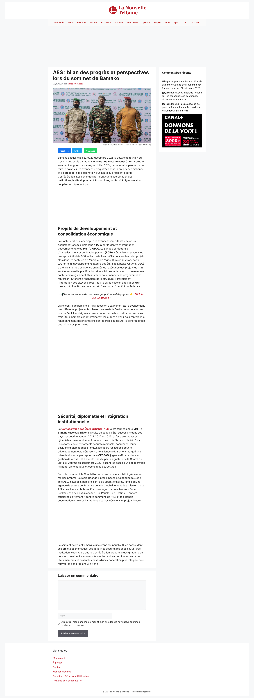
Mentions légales (62, 671)
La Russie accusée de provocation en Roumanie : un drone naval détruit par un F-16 (181, 107)
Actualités (59, 22)
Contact (196, 22)
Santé (167, 22)
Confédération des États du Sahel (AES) (85, 428)
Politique (81, 22)
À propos (57, 662)
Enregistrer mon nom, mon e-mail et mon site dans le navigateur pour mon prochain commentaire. (100, 624)
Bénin (70, 22)
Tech (185, 22)
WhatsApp (90, 151)
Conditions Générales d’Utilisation (71, 676)
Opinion (146, 22)
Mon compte (59, 658)
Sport (177, 22)
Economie (106, 22)
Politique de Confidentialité (67, 680)
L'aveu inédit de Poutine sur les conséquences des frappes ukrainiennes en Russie (182, 96)
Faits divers (132, 22)
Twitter (77, 151)
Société (93, 22)
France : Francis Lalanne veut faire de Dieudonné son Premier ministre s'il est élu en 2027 (182, 84)
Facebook (64, 151)
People (157, 22)
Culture (119, 22)
